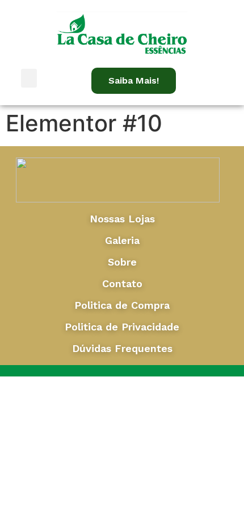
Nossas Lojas (122, 219)
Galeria (122, 240)
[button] (29, 78)
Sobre (122, 262)
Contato (122, 283)
